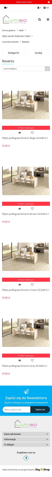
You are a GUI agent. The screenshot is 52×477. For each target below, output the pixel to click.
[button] (46, 7)
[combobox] (26, 68)
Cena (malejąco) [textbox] (10, 68)
